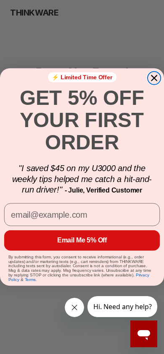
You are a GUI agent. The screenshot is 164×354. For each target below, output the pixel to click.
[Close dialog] (154, 77)
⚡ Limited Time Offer (82, 77)
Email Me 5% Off (82, 240)
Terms (30, 279)
